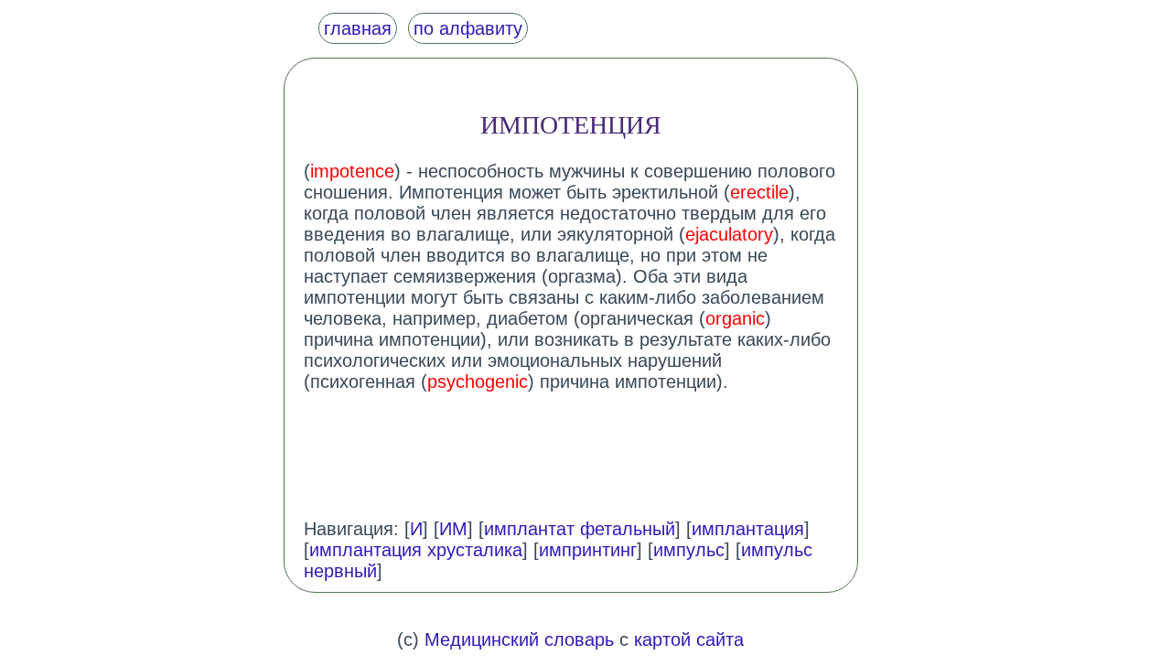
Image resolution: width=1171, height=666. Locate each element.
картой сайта (689, 639)
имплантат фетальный (579, 529)
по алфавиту (468, 28)
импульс (689, 550)
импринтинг (588, 550)
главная (358, 28)
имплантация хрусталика (415, 550)
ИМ (453, 529)
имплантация (748, 529)
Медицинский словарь (519, 639)
